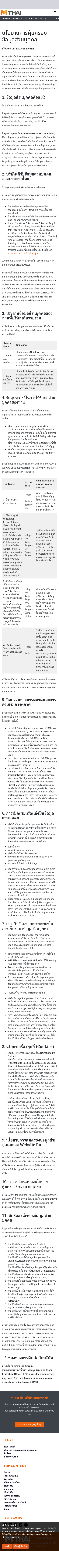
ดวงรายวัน (8, 1485)
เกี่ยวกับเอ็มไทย (10, 1456)
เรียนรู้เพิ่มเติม (20, 1546)
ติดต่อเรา (7, 1453)
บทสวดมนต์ (8, 1489)
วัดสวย (6, 1472)
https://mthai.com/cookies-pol (23, 253)
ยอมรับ (7, 1546)
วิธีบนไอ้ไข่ (8, 1492)
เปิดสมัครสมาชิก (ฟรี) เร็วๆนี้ (29, 1424)
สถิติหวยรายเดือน (11, 1482)
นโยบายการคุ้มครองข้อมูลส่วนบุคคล (20, 1450)
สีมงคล (6, 1509)
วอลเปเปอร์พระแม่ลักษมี (14, 1502)
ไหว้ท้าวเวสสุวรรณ (11, 1496)
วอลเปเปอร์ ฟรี (10, 1506)
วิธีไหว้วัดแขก (9, 1499)
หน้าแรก (6, 18)
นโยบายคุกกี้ (9, 1446)
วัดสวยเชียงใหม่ (10, 1475)
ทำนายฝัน (17, 18)
